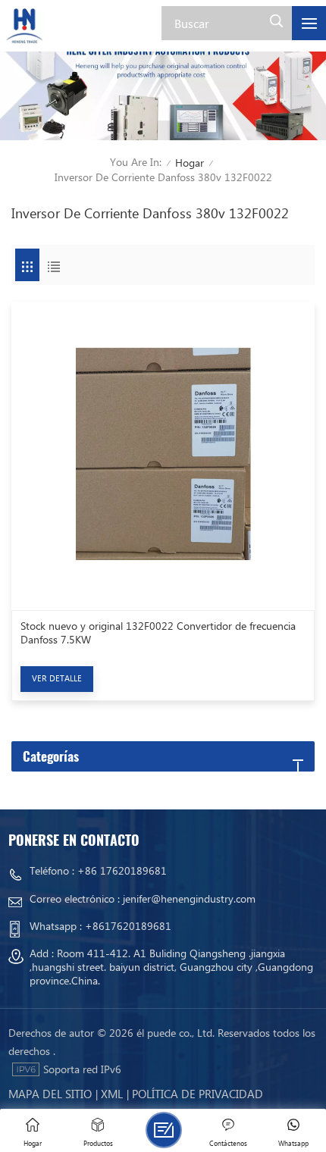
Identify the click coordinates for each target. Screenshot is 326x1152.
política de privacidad (197, 1093)
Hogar (189, 162)
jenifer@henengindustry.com (189, 898)
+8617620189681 (128, 926)
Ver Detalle (57, 678)
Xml (112, 1093)
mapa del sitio (50, 1093)
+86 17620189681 (122, 870)
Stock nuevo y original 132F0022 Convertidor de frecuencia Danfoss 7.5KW (158, 632)
